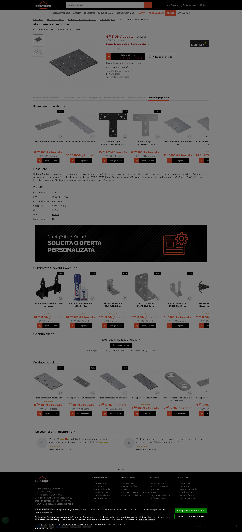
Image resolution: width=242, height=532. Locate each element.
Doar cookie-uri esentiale (191, 516)
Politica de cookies (146, 520)
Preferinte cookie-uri (44, 528)
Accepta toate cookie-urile (190, 510)
